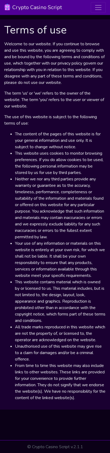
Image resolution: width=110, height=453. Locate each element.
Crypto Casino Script (36, 7)
